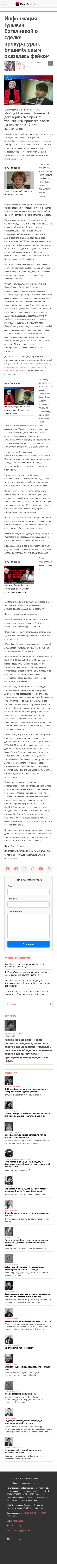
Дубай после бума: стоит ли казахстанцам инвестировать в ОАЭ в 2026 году (25, 1268)
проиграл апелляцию (28, 141)
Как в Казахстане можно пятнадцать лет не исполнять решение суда (25, 965)
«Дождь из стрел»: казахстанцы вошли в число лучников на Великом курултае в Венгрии (27, 993)
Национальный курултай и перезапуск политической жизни (23, 1451)
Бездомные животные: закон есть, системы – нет (28, 1321)
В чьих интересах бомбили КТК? (20, 1393)
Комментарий (14, 911)
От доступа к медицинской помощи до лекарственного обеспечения (23, 1421)
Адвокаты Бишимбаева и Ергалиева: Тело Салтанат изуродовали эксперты (16, 589)
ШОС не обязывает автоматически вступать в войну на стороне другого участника (26, 973)
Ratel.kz (28, 517)
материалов (37, 1483)
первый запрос (14, 517)
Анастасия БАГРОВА (21, 63)
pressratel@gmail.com (21, 1530)
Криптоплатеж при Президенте (19, 1347)
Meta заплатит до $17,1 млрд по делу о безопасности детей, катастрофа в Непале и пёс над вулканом (27, 983)
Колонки (11, 1073)
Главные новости (17, 958)
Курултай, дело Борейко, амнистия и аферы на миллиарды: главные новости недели (27, 1295)
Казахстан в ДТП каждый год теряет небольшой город (28, 1368)
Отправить (28, 944)
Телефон (12, 898)
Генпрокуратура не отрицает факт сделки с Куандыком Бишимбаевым (17, 410)
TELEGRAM (11, 858)
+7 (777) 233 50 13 (21, 1525)
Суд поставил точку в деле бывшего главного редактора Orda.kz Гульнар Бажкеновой (27, 1190)
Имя (9, 886)
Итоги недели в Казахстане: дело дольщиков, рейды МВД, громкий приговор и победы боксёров (27, 1242)
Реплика (11, 1016)
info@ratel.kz (17, 1521)
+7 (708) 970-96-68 (31, 1513)
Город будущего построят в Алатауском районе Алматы (27, 1214)
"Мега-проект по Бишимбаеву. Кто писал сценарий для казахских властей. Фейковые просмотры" (27, 367)
